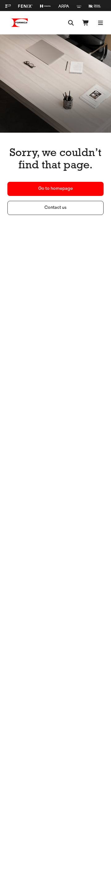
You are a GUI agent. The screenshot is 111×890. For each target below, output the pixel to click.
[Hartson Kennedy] (95, 6)
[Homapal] (45, 6)
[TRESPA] (78, 6)
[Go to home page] (20, 23)
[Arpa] (63, 6)
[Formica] (8, 6)
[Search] (70, 22)
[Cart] (85, 22)
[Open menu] (100, 22)
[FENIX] (25, 6)
